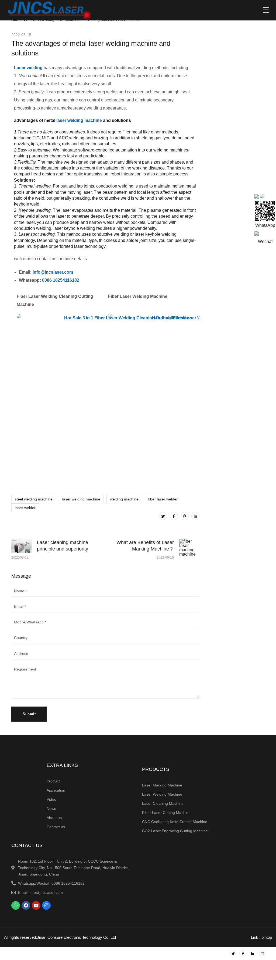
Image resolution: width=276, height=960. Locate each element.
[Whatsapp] (15, 905)
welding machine (124, 499)
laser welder (25, 508)
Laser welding (28, 67)
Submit (29, 714)
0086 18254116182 (60, 280)
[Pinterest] (185, 516)
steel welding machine (34, 499)
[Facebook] (174, 516)
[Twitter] (163, 516)
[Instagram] (46, 905)
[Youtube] (36, 905)
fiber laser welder (163, 499)
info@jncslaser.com (53, 272)
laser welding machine (79, 120)
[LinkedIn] (195, 516)
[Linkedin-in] (252, 953)
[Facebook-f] (242, 953)
